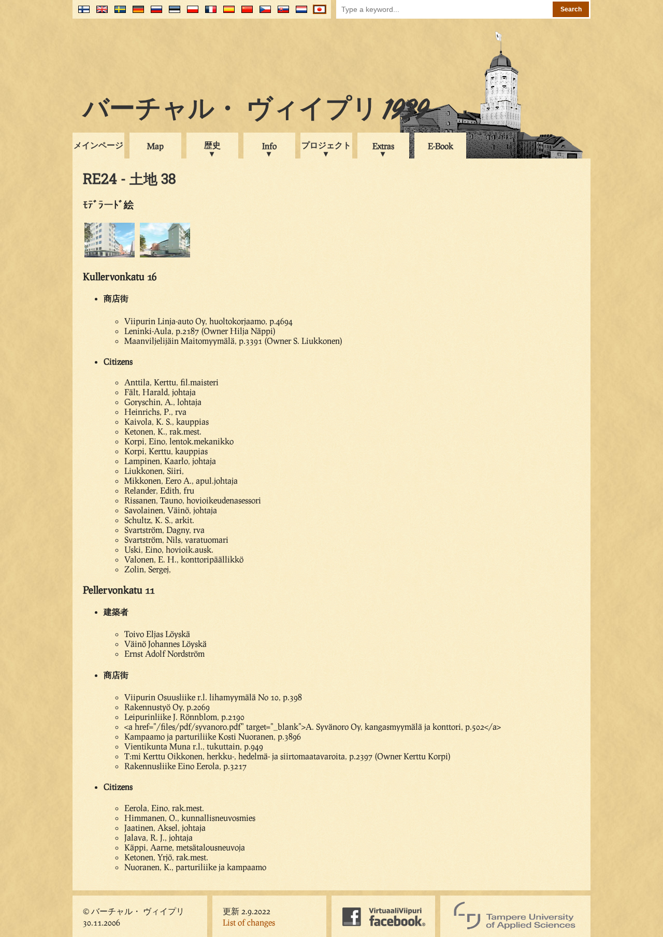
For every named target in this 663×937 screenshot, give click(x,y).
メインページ (98, 145)
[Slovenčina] (281, 13)
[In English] (100, 13)
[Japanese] (317, 13)
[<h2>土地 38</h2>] (109, 256)
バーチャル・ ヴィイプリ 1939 (256, 111)
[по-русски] (154, 13)
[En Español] (227, 13)
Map (155, 146)
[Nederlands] (299, 13)
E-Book (440, 146)
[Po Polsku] (190, 13)
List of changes (249, 922)
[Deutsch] (136, 13)
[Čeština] (263, 13)
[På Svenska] (118, 13)
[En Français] (208, 13)
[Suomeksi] (82, 13)
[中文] (245, 13)
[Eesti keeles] (172, 13)
